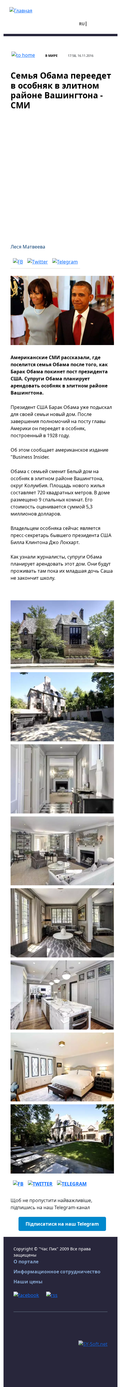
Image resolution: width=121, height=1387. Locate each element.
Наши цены (28, 1281)
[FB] (18, 261)
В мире (51, 55)
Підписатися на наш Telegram (62, 1224)
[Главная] (20, 10)
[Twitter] (37, 261)
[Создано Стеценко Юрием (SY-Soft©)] (92, 1343)
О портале (26, 1261)
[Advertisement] (60, 173)
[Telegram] (65, 261)
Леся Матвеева (28, 246)
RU (82, 23)
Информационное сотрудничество (57, 1271)
